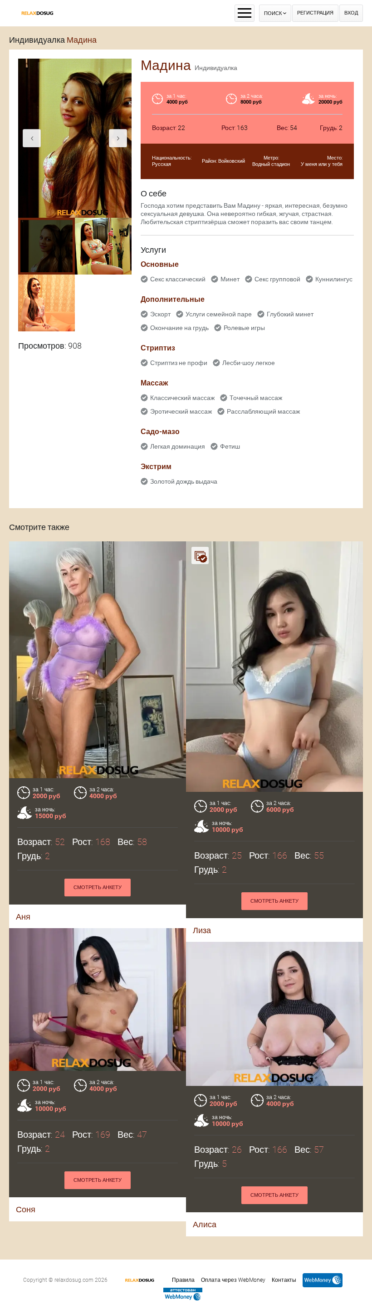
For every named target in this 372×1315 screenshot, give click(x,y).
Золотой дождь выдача (183, 481)
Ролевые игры (244, 327)
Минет (230, 279)
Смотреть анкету (97, 887)
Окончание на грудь (179, 327)
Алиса (204, 1224)
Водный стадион (271, 164)
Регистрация (315, 13)
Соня (25, 1209)
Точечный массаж (256, 397)
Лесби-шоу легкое (248, 362)
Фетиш (230, 446)
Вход (351, 13)
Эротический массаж (181, 411)
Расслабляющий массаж (263, 411)
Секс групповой (277, 279)
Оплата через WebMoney (233, 1280)
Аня (23, 916)
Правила (183, 1280)
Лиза (202, 930)
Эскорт (160, 314)
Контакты (284, 1280)
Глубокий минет (290, 314)
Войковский (231, 161)
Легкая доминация (177, 446)
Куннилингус (333, 279)
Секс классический (178, 279)
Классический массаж (182, 397)
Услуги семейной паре (219, 314)
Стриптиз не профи (178, 362)
